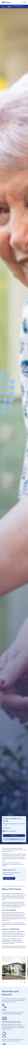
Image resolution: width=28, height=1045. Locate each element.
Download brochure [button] (14, 839)
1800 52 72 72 (8, 827)
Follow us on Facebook (10, 831)
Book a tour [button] (14, 835)
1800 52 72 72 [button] (10, 878)
